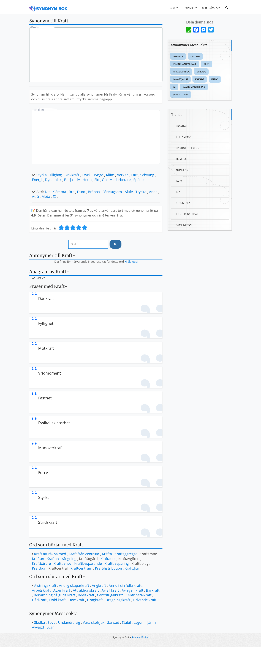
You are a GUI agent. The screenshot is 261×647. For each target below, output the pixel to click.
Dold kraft (57, 599)
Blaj (178, 192)
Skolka (39, 622)
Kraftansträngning (61, 558)
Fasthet (45, 397)
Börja (68, 179)
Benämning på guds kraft (54, 595)
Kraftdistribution (108, 568)
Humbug (181, 159)
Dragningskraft (117, 599)
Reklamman (184, 137)
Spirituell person (187, 148)
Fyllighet (45, 323)
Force (43, 472)
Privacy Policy (140, 637)
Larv (179, 181)
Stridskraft (47, 522)
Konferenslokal (187, 214)
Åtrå (35, 196)
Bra (71, 191)
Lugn (51, 627)
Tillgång (55, 174)
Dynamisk (53, 179)
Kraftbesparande (88, 563)
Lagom (139, 622)
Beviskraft (86, 595)
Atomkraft (61, 590)
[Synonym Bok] (48, 4)
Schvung (147, 174)
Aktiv (129, 191)
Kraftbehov (62, 563)
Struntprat (184, 203)
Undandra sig (69, 622)
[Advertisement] (95, 55)
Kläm (110, 174)
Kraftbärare (41, 563)
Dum (81, 191)
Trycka (140, 191)
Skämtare (182, 126)
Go (104, 179)
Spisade (201, 71)
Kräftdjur (132, 568)
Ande (153, 191)
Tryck (86, 174)
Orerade (178, 56)
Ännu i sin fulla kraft (125, 585)
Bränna (94, 191)
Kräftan (38, 558)
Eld (96, 179)
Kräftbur (39, 568)
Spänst (139, 179)
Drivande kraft (144, 599)
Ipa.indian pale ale (184, 64)
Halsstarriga (181, 71)
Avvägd (38, 627)
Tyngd (98, 174)
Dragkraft (95, 599)
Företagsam (112, 191)
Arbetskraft (41, 590)
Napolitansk (181, 94)
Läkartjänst (180, 79)
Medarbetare (120, 179)
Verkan (123, 174)
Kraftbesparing (116, 563)
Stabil (126, 622)
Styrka (41, 174)
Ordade (195, 56)
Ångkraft (99, 585)
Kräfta (107, 553)
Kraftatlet (108, 558)
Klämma (59, 191)
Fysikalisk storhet (54, 422)
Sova (51, 622)
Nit (47, 191)
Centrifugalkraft (110, 595)
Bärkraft (152, 590)
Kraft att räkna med (50, 553)
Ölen (206, 64)
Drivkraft (72, 174)
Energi (37, 179)
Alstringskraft (45, 585)
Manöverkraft (50, 447)
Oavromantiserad (194, 86)
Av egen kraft (132, 590)
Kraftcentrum (81, 568)
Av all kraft (110, 590)
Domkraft (76, 599)
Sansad (113, 622)
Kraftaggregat (126, 553)
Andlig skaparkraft (74, 585)
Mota (46, 196)
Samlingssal (184, 225)
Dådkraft (46, 298)
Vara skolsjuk (94, 622)
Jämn (151, 622)
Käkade (199, 79)
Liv (77, 179)
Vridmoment (49, 373)
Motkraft (46, 348)
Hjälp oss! (131, 262)
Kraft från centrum (84, 553)
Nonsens (182, 170)
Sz (174, 86)
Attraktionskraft (86, 590)
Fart (134, 174)
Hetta (87, 179)
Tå (54, 196)
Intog (214, 79)
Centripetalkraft (138, 595)
